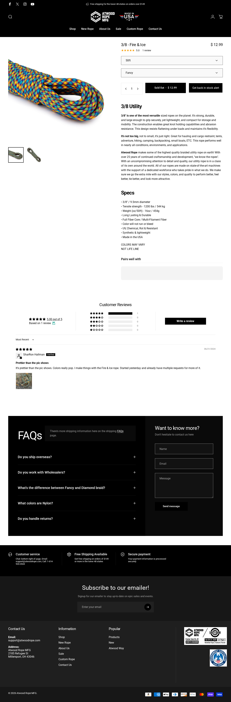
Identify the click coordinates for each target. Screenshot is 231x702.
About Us (63, 648)
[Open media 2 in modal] (59, 93)
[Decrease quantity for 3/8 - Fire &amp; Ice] (125, 88)
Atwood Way (116, 648)
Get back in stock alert (205, 87)
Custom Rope (66, 659)
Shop (61, 637)
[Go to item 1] (34, 155)
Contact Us (65, 665)
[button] (97, 313)
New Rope (64, 642)
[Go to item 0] (16, 155)
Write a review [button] (185, 321)
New (111, 642)
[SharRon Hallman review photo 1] (24, 381)
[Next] (101, 99)
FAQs (120, 431)
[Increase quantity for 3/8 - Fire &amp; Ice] (138, 88)
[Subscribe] (147, 607)
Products (114, 637)
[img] (24, 349)
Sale (61, 653)
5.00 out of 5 (54, 319)
